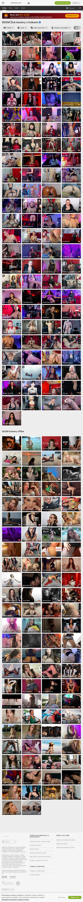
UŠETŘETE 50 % (72, 16)
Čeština (7, 841)
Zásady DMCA (34, 849)
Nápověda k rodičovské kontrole (40, 856)
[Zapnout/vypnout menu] (3, 3)
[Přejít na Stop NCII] (8, 889)
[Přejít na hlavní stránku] (16, 3)
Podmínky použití (35, 845)
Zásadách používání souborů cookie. (15, 899)
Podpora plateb (35, 875)
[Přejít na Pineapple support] (18, 883)
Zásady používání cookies (38, 853)
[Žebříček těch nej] (29, 3)
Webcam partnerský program (65, 847)
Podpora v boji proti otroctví (39, 860)
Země (22, 28)
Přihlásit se (76, 3)
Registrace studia (61, 844)
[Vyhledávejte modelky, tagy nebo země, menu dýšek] (80, 8)
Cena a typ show (39, 28)
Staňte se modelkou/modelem (65, 840)
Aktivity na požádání (61, 28)
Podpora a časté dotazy (37, 871)
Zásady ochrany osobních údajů (40, 841)
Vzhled (9, 28)
